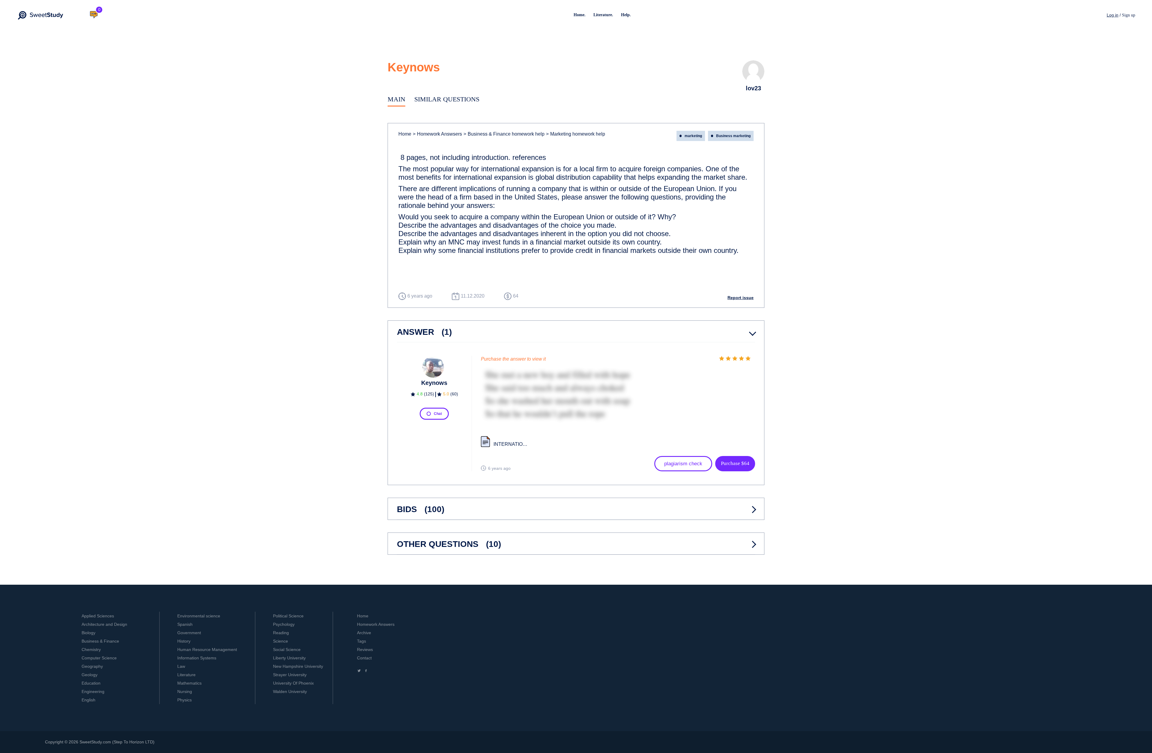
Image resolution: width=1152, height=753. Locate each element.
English (88, 700)
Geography (92, 666)
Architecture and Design (104, 624)
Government (189, 632)
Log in (1112, 15)
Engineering (93, 691)
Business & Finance (100, 641)
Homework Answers (375, 624)
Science (280, 641)
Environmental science (198, 616)
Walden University (290, 691)
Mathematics (189, 683)
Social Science (287, 649)
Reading (281, 632)
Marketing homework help (575, 133)
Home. (580, 15)
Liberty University (289, 658)
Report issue (741, 297)
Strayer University (290, 674)
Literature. (603, 15)
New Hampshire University (298, 666)
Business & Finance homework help (504, 133)
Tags (361, 641)
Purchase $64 (735, 463)
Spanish (185, 624)
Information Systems (196, 658)
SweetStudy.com (95, 742)
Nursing (184, 691)
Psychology (284, 624)
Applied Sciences (98, 616)
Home (404, 133)
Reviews (365, 649)
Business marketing (733, 136)
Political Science (288, 616)
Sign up (1128, 15)
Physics (184, 700)
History (183, 641)
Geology (90, 674)
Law (181, 666)
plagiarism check (683, 463)
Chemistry (91, 649)
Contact (364, 658)
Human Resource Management (207, 649)
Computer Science (99, 658)
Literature (186, 674)
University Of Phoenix (293, 683)
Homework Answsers (437, 133)
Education (91, 683)
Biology (88, 632)
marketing (693, 136)
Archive (364, 632)
